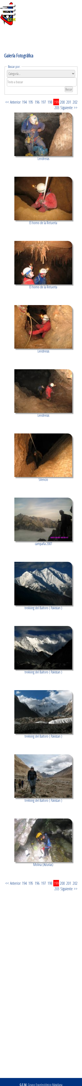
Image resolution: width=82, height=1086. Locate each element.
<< (7, 102)
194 (24, 102)
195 (30, 102)
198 (49, 102)
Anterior (15, 102)
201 (68, 102)
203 (56, 107)
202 (75, 102)
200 (62, 102)
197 (43, 102)
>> (75, 107)
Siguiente (66, 107)
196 (37, 102)
